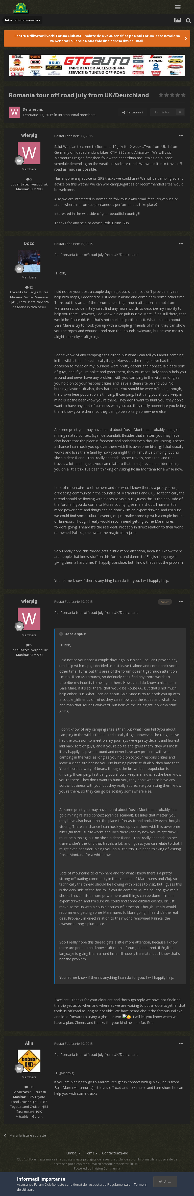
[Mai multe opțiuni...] (181, 136)
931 (31, 1087)
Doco (29, 243)
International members (76, 114)
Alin (29, 1043)
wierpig (35, 109)
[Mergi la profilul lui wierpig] (14, 112)
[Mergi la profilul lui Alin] (29, 1061)
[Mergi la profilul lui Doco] (29, 261)
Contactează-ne (115, 1153)
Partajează (134, 112)
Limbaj (72, 1153)
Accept (168, 1181)
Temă (90, 1153)
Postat (73, 136)
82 (31, 287)
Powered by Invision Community (97, 1168)
